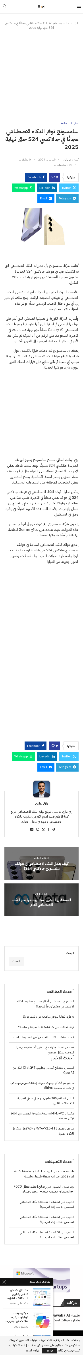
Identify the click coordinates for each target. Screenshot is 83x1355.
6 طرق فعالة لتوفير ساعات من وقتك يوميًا (48, 1016)
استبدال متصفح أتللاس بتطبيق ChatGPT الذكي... (17, 1294)
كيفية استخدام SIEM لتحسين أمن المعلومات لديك (43, 1037)
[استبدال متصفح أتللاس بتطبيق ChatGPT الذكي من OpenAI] (41, 1297)
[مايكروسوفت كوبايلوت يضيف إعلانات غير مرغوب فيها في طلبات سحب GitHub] (41, 1320)
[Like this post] (53, 177)
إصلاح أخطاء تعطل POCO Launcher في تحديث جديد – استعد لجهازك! (44, 1189)
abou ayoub (66, 1171)
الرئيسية (73, 23)
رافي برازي (68, 159)
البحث (70, 953)
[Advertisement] (41, 75)
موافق (49, 1350)
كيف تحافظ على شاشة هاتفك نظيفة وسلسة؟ (46, 1027)
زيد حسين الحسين (63, 1186)
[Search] (4, 6)
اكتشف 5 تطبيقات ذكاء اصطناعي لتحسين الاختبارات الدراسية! (46, 1204)
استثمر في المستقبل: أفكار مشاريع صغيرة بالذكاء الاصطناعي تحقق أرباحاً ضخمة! (45, 1004)
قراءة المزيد (32, 1350)
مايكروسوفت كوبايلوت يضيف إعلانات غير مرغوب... (16, 1317)
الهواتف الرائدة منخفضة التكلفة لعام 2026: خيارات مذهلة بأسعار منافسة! (44, 1174)
